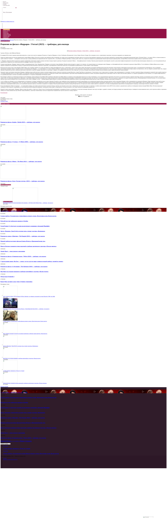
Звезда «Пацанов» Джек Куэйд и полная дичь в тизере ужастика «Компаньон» (23, 231)
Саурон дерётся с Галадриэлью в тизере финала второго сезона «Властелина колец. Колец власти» (29, 216)
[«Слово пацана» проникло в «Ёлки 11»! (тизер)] (10, 369)
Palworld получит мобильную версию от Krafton (14, 221)
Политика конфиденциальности (10, 459)
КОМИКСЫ (17, 441)
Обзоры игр (5, 31)
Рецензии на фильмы (9, 39)
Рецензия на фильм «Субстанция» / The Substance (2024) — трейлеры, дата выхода (24, 266)
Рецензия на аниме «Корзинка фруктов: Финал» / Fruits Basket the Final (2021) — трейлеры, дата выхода (26, 308)
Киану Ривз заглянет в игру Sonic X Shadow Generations (16, 281)
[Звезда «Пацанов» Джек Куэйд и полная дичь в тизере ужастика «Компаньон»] (10, 344)
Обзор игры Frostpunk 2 (7, 276)
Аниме (3, 441)
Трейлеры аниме (6, 36)
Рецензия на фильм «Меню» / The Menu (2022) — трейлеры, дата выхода (21, 161)
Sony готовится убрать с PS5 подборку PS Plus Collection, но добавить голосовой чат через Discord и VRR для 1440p (29, 296)
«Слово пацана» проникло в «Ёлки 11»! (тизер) (14, 211)
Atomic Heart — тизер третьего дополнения (13, 251)
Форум (4, 1)
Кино (22, 441)
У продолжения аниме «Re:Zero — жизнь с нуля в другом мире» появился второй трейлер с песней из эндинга (32, 261)
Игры (8, 441)
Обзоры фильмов (6, 29)
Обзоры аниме (6, 33)
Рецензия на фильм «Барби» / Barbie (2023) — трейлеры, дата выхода (20, 122)
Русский (147, 517)
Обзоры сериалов (6, 30)
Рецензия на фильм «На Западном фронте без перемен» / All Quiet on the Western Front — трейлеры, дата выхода (28, 202)
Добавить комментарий (6, 184)
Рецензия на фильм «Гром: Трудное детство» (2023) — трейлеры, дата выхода (23, 181)
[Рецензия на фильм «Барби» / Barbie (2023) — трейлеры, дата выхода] (13, 119)
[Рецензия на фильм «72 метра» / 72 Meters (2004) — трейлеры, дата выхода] (13, 139)
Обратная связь (6, 5)
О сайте (4, 3)
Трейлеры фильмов (7, 34)
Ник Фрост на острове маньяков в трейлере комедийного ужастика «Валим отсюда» (25, 271)
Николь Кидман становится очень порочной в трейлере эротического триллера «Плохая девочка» (29, 246)
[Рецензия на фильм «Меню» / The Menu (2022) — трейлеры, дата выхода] (13, 158)
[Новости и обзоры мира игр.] (7, 21)
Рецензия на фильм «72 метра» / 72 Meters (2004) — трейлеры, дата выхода (22, 141)
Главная (2, 39)
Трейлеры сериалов (7, 35)
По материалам (4, 92)
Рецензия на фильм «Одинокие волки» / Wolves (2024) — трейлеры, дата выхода (23, 256)
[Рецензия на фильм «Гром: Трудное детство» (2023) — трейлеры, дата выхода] (13, 178)
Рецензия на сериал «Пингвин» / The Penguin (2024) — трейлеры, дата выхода (23, 236)
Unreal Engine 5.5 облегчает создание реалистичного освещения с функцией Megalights (25, 226)
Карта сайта (5, 2)
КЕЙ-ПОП (12, 441)
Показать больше (4, 386)
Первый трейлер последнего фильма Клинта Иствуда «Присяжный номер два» (23, 241)
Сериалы (28, 441)
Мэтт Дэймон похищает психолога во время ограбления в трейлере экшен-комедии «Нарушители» (25, 333)
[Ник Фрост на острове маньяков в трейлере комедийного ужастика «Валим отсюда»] (10, 357)
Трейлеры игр (5, 37)
